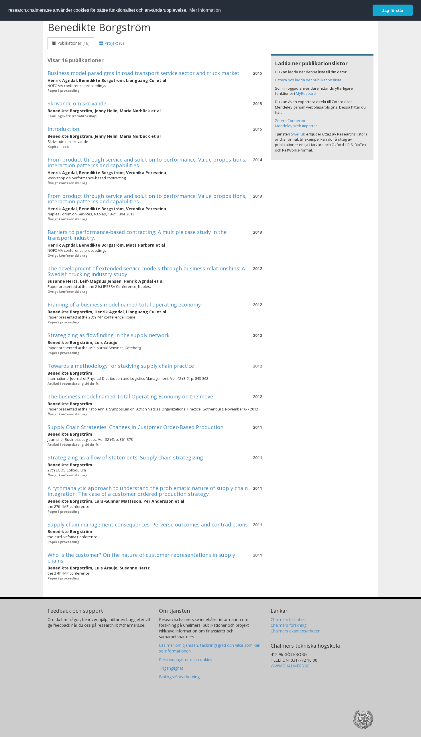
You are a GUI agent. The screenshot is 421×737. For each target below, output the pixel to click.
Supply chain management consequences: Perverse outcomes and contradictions (148, 524)
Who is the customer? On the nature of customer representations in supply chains (141, 557)
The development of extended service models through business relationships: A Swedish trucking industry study (146, 271)
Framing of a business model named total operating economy (124, 304)
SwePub (298, 134)
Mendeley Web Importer (296, 125)
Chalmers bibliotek (288, 619)
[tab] (71, 43)
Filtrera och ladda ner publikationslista (308, 79)
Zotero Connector (290, 120)
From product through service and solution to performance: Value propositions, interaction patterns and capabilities (147, 162)
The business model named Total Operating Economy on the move (130, 396)
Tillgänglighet (171, 668)
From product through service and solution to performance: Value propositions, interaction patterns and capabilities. (147, 198)
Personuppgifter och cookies (185, 659)
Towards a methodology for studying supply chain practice (121, 365)
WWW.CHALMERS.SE (290, 666)
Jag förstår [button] (392, 10)
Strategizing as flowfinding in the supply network (109, 335)
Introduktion (63, 128)
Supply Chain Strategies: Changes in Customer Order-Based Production (135, 427)
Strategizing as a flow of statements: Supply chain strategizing (125, 457)
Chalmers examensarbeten (295, 631)
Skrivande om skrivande (77, 103)
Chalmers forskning (288, 625)
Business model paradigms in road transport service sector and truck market (143, 73)
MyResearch (307, 93)
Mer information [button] (205, 10)
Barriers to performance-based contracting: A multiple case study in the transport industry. (137, 235)
